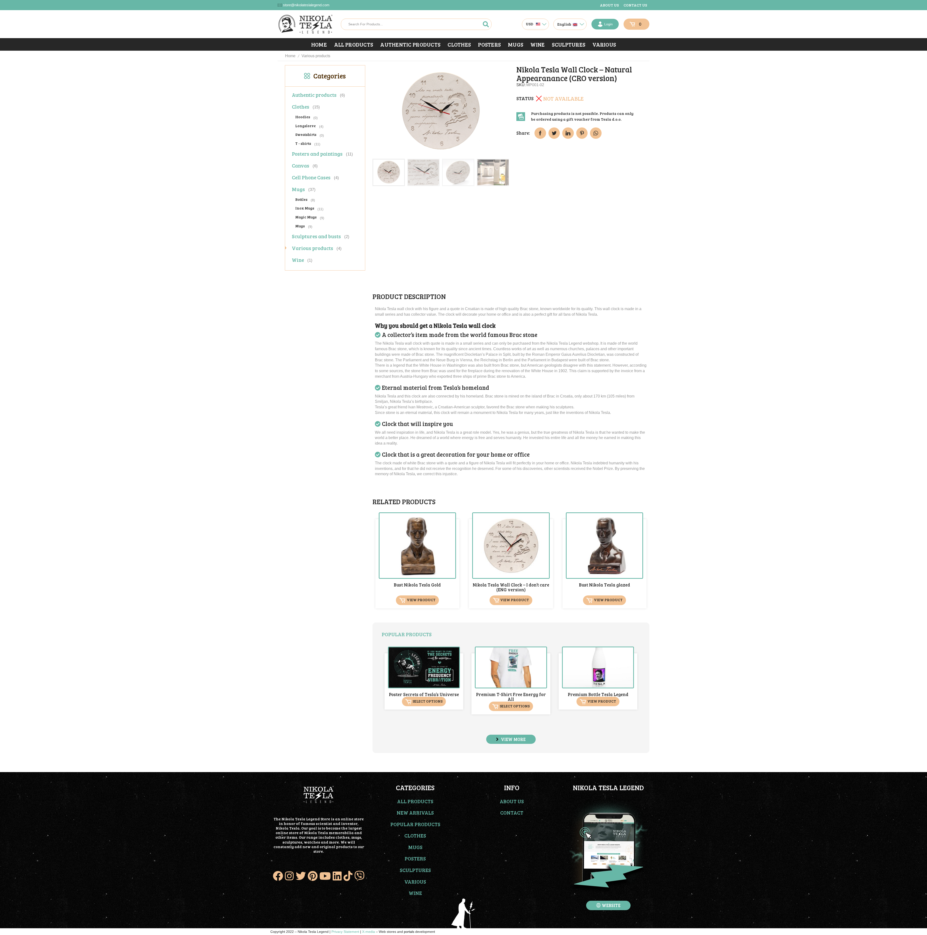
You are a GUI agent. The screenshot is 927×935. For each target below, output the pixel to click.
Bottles (301, 199)
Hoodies (302, 116)
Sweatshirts (305, 134)
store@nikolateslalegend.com (306, 5)
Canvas (300, 165)
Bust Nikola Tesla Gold (417, 584)
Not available (563, 98)
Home (319, 44)
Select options (427, 701)
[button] (511, 739)
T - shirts (303, 143)
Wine (537, 44)
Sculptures (568, 44)
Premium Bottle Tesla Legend (598, 694)
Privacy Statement (345, 932)
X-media (368, 932)
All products (353, 44)
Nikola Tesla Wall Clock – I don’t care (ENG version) (511, 587)
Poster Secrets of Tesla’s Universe (424, 694)
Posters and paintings (317, 153)
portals (409, 932)
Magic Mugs (305, 216)
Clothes (459, 44)
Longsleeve (305, 125)
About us (609, 4)
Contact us (635, 4)
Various (604, 44)
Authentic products (410, 44)
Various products (316, 56)
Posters (489, 44)
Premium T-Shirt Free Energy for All (511, 697)
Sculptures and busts (316, 236)
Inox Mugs (304, 207)
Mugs (515, 44)
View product (421, 599)
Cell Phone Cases (311, 177)
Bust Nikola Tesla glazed (604, 584)
